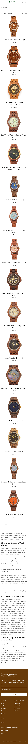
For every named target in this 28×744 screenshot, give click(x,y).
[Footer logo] (14, 675)
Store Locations (5, 716)
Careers (3, 713)
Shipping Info (17, 703)
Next (20, 524)
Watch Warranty (18, 710)
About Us (3, 705)
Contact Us (3, 708)
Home (2, 703)
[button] (1, 2)
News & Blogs (4, 710)
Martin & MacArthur (11, 741)
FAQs (2, 718)
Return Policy (17, 708)
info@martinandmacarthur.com (11, 727)
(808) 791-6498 (7, 725)
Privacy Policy (17, 705)
